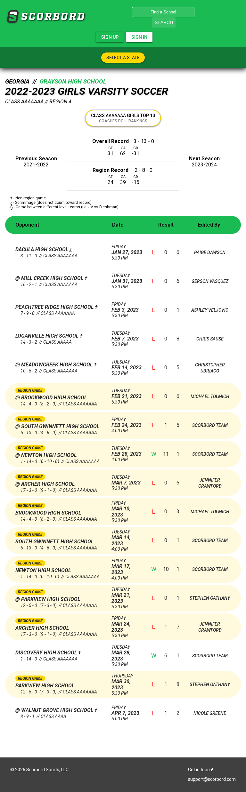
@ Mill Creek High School (50, 278)
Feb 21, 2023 (126, 393)
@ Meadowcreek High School (54, 365)
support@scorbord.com (212, 779)
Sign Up (110, 37)
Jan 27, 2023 (126, 249)
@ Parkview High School (47, 599)
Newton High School (43, 570)
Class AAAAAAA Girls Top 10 (123, 118)
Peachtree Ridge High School (55, 307)
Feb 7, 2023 (125, 336)
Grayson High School (73, 81)
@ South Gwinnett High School (57, 426)
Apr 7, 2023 (125, 710)
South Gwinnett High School (54, 542)
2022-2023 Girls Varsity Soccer (86, 91)
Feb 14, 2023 (126, 365)
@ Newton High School (46, 455)
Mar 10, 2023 (121, 509)
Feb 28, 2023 (126, 451)
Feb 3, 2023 (125, 307)
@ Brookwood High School (51, 398)
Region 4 (60, 102)
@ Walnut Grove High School (54, 710)
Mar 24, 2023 (121, 624)
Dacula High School (42, 249)
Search (164, 22)
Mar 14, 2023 (121, 538)
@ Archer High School (45, 484)
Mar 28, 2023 (121, 653)
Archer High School (42, 628)
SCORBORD (12, 16)
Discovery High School (46, 653)
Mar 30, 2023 (122, 682)
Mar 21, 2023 (121, 595)
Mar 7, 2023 (126, 480)
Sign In (139, 37)
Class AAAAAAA (24, 102)
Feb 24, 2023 (126, 422)
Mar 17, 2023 (121, 566)
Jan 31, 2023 (126, 278)
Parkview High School (44, 686)
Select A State (123, 57)
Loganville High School (47, 336)
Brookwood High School (48, 513)
